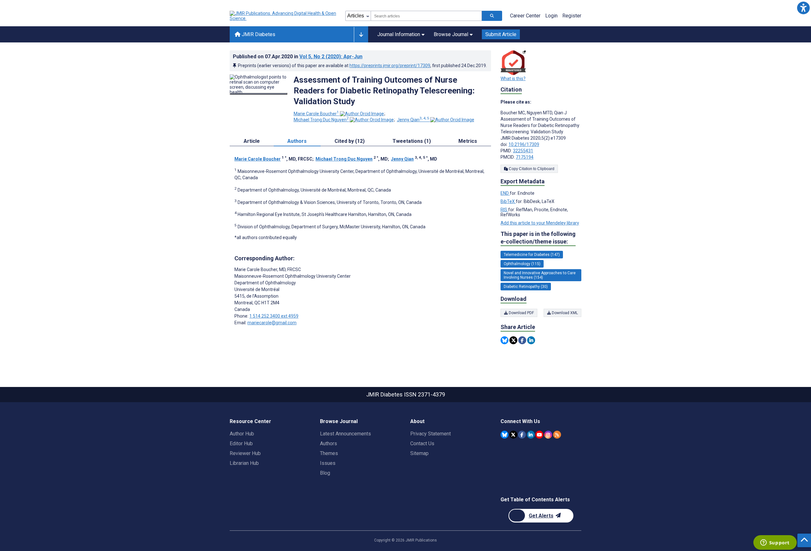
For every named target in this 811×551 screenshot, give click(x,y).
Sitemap (419, 453)
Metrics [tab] (467, 141)
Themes (329, 453)
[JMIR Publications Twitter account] (513, 435)
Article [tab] (252, 141)
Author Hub (242, 434)
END (505, 193)
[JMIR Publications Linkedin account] (531, 435)
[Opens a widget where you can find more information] (775, 543)
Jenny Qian (413, 119)
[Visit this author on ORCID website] (362, 113)
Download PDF (521, 313)
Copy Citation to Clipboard (531, 169)
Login (551, 16)
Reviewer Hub (245, 453)
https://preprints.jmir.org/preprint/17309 (389, 65)
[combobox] (426, 16)
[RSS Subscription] (557, 435)
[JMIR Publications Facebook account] (522, 435)
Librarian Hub (244, 463)
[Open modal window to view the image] (258, 94)
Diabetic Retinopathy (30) (526, 286)
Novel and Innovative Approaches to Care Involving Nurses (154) (540, 275)
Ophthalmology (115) (522, 264)
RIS (504, 209)
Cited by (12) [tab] (350, 141)
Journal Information (398, 34)
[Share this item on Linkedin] (531, 340)
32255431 (523, 150)
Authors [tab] (297, 141)
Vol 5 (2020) (330, 57)
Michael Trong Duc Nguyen (321, 119)
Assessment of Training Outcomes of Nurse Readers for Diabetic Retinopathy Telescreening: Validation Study (384, 90)
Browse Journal (451, 34)
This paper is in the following (538, 238)
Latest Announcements (345, 434)
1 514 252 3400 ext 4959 (273, 316)
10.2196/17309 (523, 144)
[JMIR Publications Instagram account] (548, 435)
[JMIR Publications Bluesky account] (504, 435)
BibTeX (508, 201)
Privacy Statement (430, 434)
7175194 (524, 157)
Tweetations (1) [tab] (412, 141)
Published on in (297, 57)
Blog (325, 473)
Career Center (525, 16)
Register (571, 16)
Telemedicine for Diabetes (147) (532, 254)
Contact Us (422, 443)
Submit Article (500, 34)
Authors (328, 443)
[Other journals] (361, 34)
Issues (327, 463)
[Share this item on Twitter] (513, 340)
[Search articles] (492, 16)
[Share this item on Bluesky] (504, 340)
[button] (803, 8)
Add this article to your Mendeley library (540, 222)
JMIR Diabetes (257, 34)
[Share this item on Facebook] (522, 340)
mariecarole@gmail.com (272, 322)
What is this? (513, 78)
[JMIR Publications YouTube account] (539, 435)
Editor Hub (241, 443)
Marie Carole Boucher (316, 113)
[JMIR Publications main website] (283, 16)
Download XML (564, 313)
